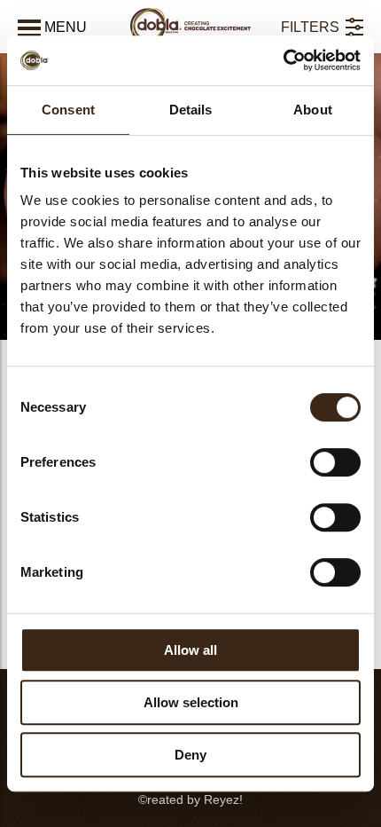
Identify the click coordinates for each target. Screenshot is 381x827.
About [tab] (312, 109)
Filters (310, 27)
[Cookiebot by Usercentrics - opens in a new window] (283, 60)
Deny (190, 754)
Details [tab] (191, 109)
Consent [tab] (68, 109)
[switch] (335, 462)
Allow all (190, 650)
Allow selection (191, 702)
